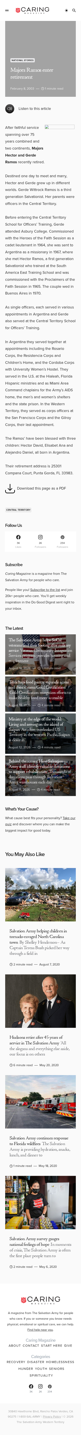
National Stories (22, 60)
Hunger (25, 1368)
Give (68, 1345)
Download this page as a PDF (41, 488)
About (15, 1345)
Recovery (16, 1362)
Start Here (51, 1345)
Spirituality (41, 1375)
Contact (31, 1345)
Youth (41, 1368)
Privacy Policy (52, 1416)
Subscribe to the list (45, 589)
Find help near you (40, 1329)
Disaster (35, 1362)
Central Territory (18, 510)
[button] (7, 10)
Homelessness (60, 1362)
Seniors (56, 1368)
